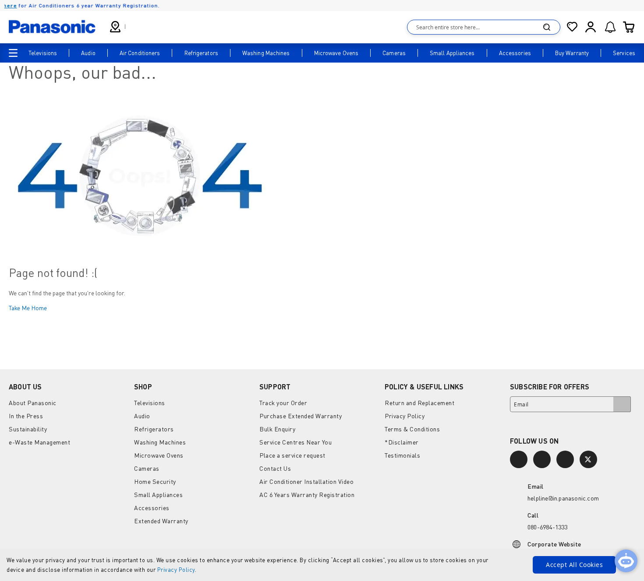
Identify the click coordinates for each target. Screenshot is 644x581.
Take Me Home (28, 308)
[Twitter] (588, 459)
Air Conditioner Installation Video (306, 481)
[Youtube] (565, 459)
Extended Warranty (161, 521)
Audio (142, 416)
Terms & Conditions (412, 429)
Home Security (155, 481)
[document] (322, 564)
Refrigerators (154, 429)
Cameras (146, 468)
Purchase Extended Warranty (300, 416)
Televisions (149, 402)
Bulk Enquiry (277, 429)
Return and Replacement (419, 402)
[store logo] (52, 27)
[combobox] (483, 27)
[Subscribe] (622, 404)
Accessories (152, 507)
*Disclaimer (402, 442)
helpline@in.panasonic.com (563, 498)
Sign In (590, 27)
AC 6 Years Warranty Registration (306, 494)
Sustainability (28, 429)
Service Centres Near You (295, 442)
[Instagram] (518, 459)
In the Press (26, 416)
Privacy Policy (176, 569)
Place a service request (292, 455)
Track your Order (283, 402)
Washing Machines (160, 442)
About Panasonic (33, 402)
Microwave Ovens (159, 455)
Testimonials (402, 455)
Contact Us (275, 468)
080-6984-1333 (547, 527)
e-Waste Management (39, 442)
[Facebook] (542, 459)
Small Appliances (158, 494)
